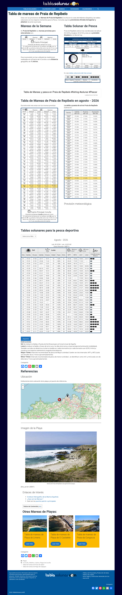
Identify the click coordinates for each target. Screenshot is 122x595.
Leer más (29, 544)
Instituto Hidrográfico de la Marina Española (42, 497)
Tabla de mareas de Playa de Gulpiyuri (34, 566)
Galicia (37, 563)
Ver (40, 506)
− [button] (22, 388)
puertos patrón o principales (46, 501)
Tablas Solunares (29, 9)
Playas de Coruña (45, 563)
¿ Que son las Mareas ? (35, 499)
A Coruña (25, 563)
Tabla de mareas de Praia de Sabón (33, 564)
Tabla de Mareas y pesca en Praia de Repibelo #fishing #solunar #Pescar (60, 91)
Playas (25, 561)
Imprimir (26, 339)
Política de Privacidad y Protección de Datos (96, 573)
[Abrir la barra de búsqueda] (98, 9)
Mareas (62, 9)
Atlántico (32, 563)
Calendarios (87, 9)
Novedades (74, 9)
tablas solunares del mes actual (80, 73)
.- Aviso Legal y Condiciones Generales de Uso (95, 576)
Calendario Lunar (49, 9)
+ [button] (22, 385)
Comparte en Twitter (91, 95)
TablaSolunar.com (18, 592)
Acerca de (86, 578)
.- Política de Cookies (88, 574)
